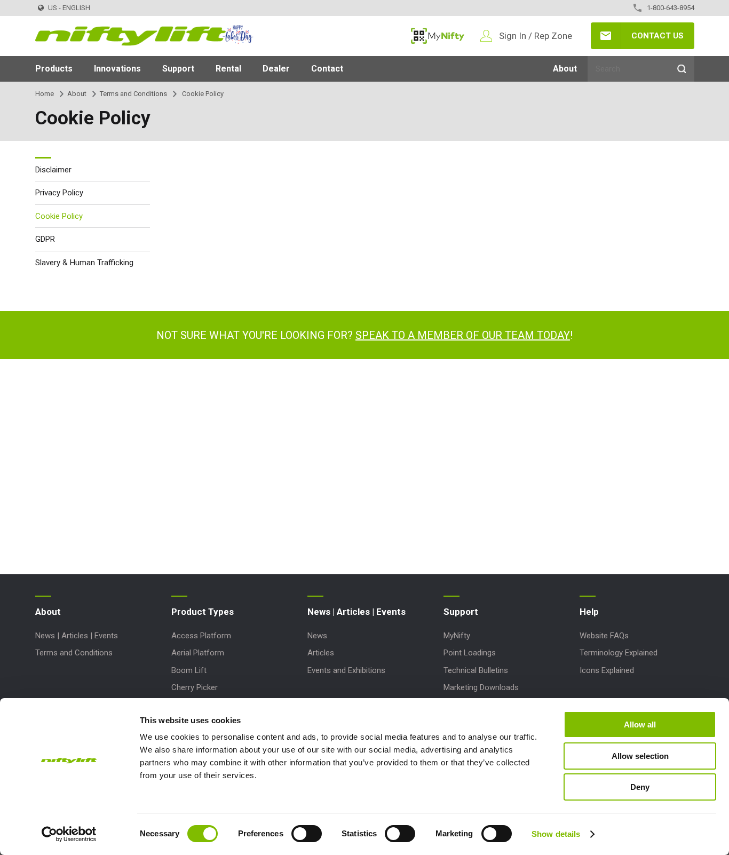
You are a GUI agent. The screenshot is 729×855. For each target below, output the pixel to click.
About (565, 69)
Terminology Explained (618, 653)
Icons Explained (607, 670)
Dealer (276, 69)
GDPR (45, 239)
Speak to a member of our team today (462, 335)
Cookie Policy (59, 216)
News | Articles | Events (76, 635)
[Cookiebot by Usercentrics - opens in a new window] (69, 834)
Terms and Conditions (133, 94)
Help (589, 611)
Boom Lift (189, 670)
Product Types (202, 611)
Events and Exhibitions (346, 670)
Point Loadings (469, 653)
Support (178, 69)
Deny (639, 786)
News (317, 635)
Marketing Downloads (481, 687)
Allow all (640, 724)
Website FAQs (604, 635)
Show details (556, 833)
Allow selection (640, 756)
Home (44, 94)
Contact (327, 69)
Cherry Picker (194, 687)
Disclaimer (53, 170)
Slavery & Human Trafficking (84, 262)
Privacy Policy (59, 192)
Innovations (117, 69)
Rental (228, 69)
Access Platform (201, 635)
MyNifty (437, 35)
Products (54, 69)
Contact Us (657, 36)
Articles (320, 653)
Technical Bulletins (475, 670)
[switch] (306, 833)
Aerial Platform (197, 653)
